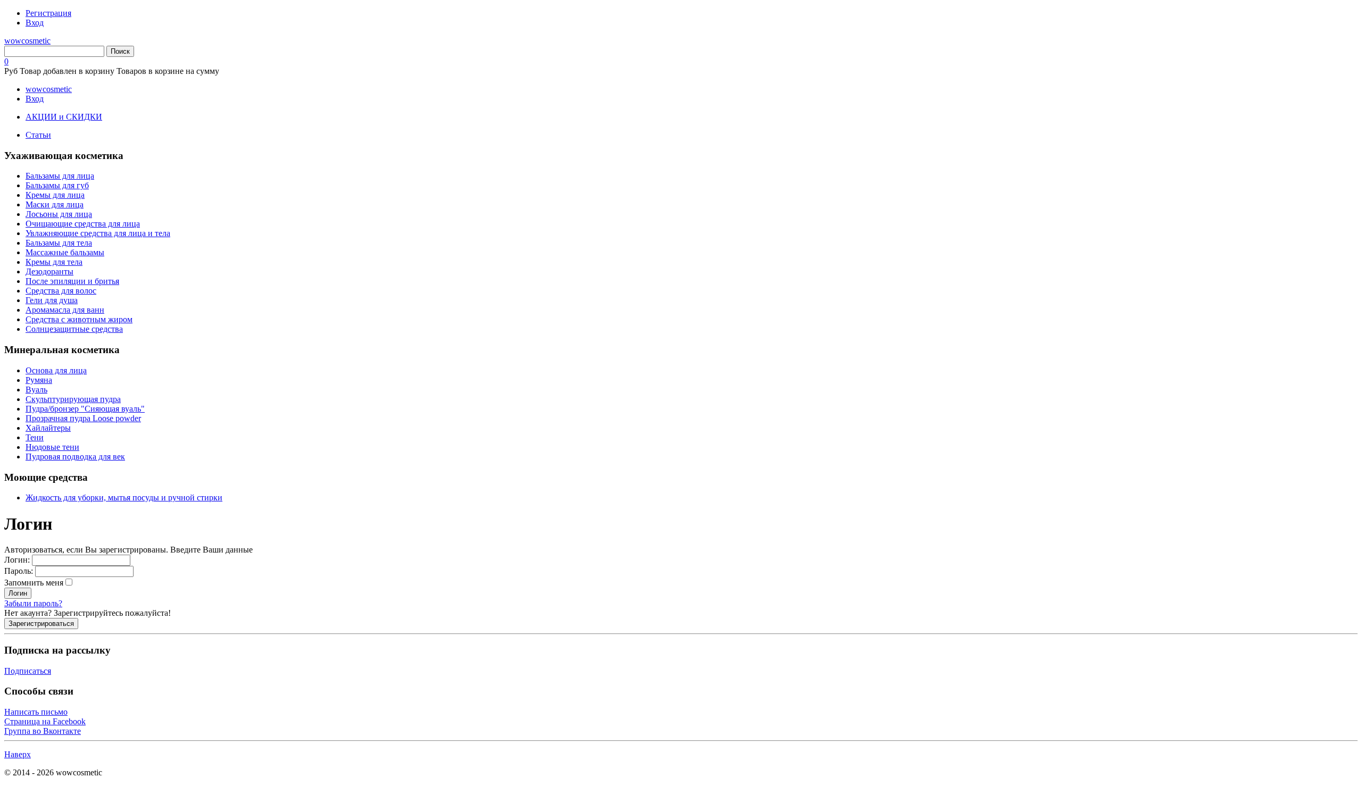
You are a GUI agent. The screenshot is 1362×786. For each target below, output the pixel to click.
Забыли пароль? (33, 603)
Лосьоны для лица (59, 214)
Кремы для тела (54, 261)
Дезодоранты (49, 271)
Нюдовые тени (52, 446)
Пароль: (19, 570)
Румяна (39, 379)
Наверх (17, 754)
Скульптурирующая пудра (73, 399)
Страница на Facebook (45, 721)
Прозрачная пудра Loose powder (83, 418)
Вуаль (36, 389)
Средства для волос (61, 290)
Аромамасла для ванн (65, 309)
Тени (35, 437)
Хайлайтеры (48, 427)
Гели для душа (52, 300)
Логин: (18, 559)
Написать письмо (36, 711)
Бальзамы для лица (60, 175)
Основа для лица (56, 370)
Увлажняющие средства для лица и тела (98, 233)
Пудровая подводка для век (75, 456)
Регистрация (48, 13)
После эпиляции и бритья (72, 281)
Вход (35, 22)
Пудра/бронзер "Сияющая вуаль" (85, 408)
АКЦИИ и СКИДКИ (64, 116)
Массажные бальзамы (65, 252)
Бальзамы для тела (59, 242)
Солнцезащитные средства (74, 328)
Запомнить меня (33, 582)
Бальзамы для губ (57, 185)
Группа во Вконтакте (42, 730)
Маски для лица (55, 204)
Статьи (38, 134)
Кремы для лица (55, 194)
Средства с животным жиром (79, 319)
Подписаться (27, 670)
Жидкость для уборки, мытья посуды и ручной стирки (124, 497)
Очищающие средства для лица (83, 223)
